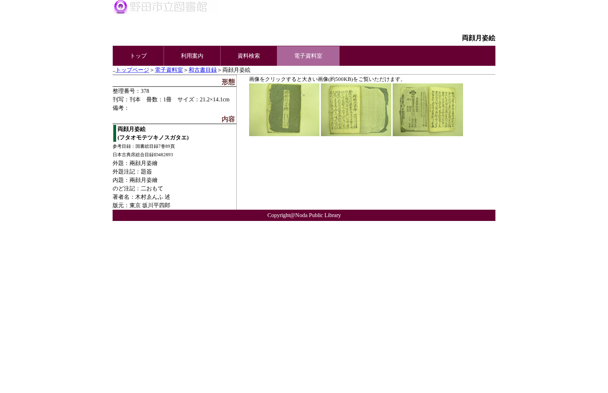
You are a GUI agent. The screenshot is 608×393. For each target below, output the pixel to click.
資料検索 (249, 56)
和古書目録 (203, 70)
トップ (138, 56)
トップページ (132, 70)
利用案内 (192, 56)
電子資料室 (169, 70)
